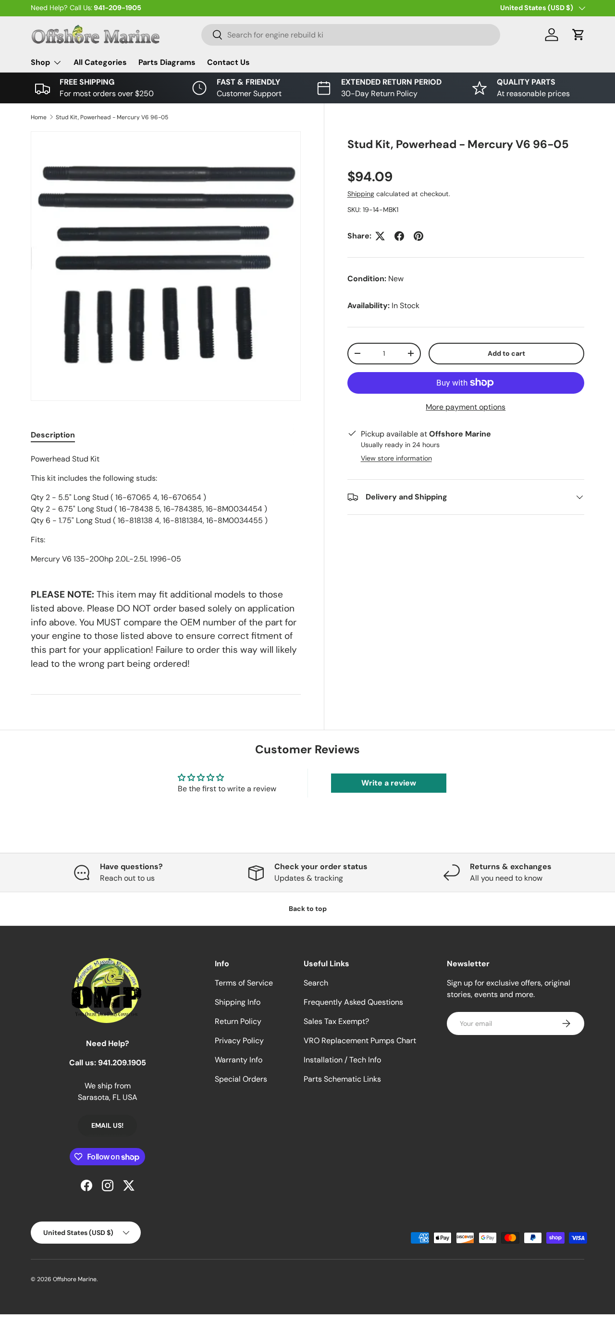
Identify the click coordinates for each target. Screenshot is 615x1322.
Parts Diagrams (167, 62)
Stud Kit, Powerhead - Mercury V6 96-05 (112, 117)
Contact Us (228, 62)
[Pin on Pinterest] (418, 236)
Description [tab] (53, 435)
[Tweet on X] (380, 236)
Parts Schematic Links (342, 1079)
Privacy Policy (239, 1040)
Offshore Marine (75, 1279)
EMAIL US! (107, 1125)
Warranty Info (238, 1060)
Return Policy (238, 1021)
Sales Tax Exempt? (336, 1021)
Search (316, 983)
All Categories (100, 62)
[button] (578, 34)
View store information (396, 458)
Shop (40, 62)
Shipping (360, 193)
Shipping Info (237, 1002)
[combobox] (351, 35)
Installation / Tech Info (342, 1060)
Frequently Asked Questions (353, 1002)
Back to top (308, 908)
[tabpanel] (166, 509)
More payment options (465, 407)
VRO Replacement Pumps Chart (360, 1040)
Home (39, 117)
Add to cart (506, 353)
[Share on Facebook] (399, 236)
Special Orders (241, 1079)
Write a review (388, 783)
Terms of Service (244, 983)
